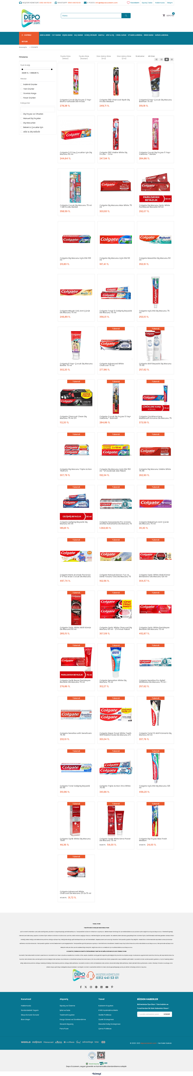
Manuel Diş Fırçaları (32, 118)
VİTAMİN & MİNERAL (135, 35)
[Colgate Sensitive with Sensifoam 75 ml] (76, 714)
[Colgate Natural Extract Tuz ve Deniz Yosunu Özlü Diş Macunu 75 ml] (116, 556)
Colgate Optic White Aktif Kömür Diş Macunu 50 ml (75, 628)
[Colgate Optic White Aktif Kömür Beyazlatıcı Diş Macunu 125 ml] (155, 556)
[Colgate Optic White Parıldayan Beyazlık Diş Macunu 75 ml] (155, 609)
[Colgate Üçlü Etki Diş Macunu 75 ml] (155, 292)
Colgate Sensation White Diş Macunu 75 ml (113, 681)
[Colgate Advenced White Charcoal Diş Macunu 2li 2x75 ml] (76, 873)
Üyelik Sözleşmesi (106, 1019)
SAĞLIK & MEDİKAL (161, 35)
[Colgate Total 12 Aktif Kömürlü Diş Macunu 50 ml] (155, 714)
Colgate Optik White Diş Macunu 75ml (75, 839)
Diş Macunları (29, 123)
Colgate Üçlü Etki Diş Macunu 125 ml (154, 786)
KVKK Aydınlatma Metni (108, 1010)
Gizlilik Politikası (104, 1015)
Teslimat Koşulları (67, 1015)
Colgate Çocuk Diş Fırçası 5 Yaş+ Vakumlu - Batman (115, 417)
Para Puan (64, 1028)
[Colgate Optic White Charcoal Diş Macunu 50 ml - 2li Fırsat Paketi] (116, 609)
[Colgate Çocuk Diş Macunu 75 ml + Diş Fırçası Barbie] (76, 186)
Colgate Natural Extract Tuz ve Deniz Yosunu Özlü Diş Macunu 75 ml (115, 575)
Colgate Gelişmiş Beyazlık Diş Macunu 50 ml (73, 522)
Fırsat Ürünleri (29, 98)
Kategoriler (25, 103)
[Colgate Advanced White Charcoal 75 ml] (116, 345)
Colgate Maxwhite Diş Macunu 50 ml (155, 258)
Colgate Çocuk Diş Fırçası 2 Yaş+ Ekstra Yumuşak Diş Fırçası (75, 100)
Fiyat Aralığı (25, 65)
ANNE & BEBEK (45, 35)
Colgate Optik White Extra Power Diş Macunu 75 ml (115, 839)
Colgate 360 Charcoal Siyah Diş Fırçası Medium (115, 100)
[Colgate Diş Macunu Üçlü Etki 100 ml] (76, 239)
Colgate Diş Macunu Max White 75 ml (116, 206)
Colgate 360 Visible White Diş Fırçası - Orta (113, 153)
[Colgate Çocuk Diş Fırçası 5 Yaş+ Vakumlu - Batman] (116, 398)
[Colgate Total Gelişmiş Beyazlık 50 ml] (76, 767)
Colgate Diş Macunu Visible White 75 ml (155, 470)
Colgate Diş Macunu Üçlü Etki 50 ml (115, 258)
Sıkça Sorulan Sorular (30, 1015)
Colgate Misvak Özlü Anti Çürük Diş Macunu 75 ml (75, 311)
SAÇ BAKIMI (78, 35)
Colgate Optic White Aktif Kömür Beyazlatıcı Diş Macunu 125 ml (154, 575)
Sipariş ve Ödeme (67, 1005)
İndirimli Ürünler (30, 84)
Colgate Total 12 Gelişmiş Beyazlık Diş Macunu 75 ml (116, 311)
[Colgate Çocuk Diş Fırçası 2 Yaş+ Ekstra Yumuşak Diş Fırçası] (76, 81)
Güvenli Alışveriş (66, 1024)
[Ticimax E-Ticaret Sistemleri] (96, 1074)
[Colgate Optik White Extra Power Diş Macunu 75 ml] (116, 820)
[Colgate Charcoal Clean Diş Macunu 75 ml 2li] (76, 398)
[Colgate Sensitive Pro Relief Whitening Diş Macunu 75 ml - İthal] (155, 661)
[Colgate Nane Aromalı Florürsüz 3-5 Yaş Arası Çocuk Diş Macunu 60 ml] (76, 556)
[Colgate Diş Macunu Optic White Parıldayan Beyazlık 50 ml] (155, 186)
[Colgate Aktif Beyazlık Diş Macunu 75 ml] (155, 345)
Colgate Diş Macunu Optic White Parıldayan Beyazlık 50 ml (154, 206)
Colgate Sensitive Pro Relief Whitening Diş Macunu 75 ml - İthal (153, 681)
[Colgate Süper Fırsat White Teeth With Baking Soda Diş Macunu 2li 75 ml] (116, 714)
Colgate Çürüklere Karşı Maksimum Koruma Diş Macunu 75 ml (155, 417)
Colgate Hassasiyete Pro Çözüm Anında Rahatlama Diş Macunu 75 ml (116, 522)
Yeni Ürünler (28, 89)
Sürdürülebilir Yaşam (30, 1010)
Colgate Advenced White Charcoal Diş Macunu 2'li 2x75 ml (75, 892)
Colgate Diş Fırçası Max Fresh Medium (153, 839)
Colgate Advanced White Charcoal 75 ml (112, 364)
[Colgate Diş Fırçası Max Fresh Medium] (155, 820)
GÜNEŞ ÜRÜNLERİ (90, 35)
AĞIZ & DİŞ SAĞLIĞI (31, 132)
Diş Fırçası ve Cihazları (33, 114)
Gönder (167, 1014)
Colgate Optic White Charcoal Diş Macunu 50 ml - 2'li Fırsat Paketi (116, 628)
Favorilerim (135, 3)
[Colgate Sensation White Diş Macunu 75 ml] (116, 661)
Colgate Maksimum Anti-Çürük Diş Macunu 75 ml (154, 522)
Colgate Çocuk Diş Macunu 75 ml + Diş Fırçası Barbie (76, 206)
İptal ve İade (65, 1010)
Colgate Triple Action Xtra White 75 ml (115, 786)
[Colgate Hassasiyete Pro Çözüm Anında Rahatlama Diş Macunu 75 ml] (116, 503)
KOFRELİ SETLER (26, 38)
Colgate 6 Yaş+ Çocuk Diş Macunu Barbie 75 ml (76, 364)
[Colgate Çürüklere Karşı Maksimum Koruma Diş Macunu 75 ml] (155, 398)
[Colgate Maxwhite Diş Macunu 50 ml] (155, 239)
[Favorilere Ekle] (76, 77)
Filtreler (23, 78)
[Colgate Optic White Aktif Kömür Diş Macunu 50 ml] (76, 609)
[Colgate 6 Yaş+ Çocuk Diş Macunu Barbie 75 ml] (76, 345)
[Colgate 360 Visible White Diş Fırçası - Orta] (116, 134)
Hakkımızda (26, 1005)
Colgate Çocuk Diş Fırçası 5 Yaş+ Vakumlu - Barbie (154, 153)
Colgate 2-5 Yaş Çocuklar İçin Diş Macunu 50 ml (76, 153)
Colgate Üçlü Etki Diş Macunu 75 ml (154, 311)
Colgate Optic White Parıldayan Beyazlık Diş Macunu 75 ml (154, 628)
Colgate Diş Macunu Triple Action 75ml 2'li (76, 470)
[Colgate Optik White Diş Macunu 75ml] (76, 820)
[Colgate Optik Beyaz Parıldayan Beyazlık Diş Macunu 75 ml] (76, 661)
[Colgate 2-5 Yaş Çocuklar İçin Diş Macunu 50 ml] (76, 134)
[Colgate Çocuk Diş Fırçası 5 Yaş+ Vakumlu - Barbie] (155, 134)
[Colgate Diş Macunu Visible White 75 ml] (155, 450)
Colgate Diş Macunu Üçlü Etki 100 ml (75, 258)
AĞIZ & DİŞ (110, 35)
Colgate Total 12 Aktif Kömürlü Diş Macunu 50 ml (155, 734)
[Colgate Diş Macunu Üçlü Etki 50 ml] (116, 239)
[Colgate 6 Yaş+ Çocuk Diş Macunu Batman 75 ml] (155, 81)
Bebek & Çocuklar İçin (33, 127)
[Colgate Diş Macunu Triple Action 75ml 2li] (76, 450)
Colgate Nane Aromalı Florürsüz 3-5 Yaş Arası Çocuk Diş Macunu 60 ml (75, 575)
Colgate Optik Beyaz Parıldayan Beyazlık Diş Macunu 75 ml (75, 681)
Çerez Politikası (104, 1028)
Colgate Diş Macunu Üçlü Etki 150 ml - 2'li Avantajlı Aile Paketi (115, 470)
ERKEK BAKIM (148, 35)
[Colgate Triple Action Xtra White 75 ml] (116, 767)
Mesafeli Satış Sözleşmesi (109, 1024)
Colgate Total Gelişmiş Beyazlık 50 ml (75, 786)
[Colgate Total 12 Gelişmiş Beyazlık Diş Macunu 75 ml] (116, 292)
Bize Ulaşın (25, 1019)
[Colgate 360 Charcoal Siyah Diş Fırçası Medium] (116, 81)
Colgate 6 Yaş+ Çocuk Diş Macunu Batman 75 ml (155, 100)
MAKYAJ (101, 35)
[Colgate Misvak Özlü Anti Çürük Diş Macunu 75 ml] (76, 292)
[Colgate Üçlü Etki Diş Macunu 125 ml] (155, 767)
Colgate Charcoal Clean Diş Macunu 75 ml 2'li (73, 417)
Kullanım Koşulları (105, 1005)
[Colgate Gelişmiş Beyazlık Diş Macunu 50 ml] (76, 503)
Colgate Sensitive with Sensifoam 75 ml (76, 734)
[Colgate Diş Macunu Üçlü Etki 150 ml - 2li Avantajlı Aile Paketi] (116, 450)
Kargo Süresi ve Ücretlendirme (73, 1019)
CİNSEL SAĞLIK (121, 35)
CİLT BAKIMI (56, 35)
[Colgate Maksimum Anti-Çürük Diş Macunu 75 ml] (155, 503)
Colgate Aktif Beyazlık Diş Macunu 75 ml (155, 364)
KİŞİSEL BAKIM (67, 35)
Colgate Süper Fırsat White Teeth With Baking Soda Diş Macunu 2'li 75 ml (115, 734)
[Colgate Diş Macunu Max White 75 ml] (116, 186)
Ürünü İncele (87, 77)
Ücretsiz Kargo (29, 93)
